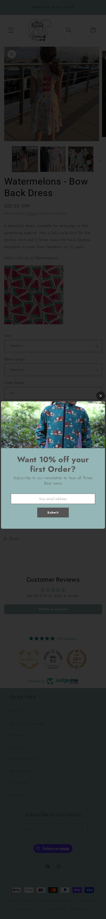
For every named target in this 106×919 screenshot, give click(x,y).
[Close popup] (100, 396)
